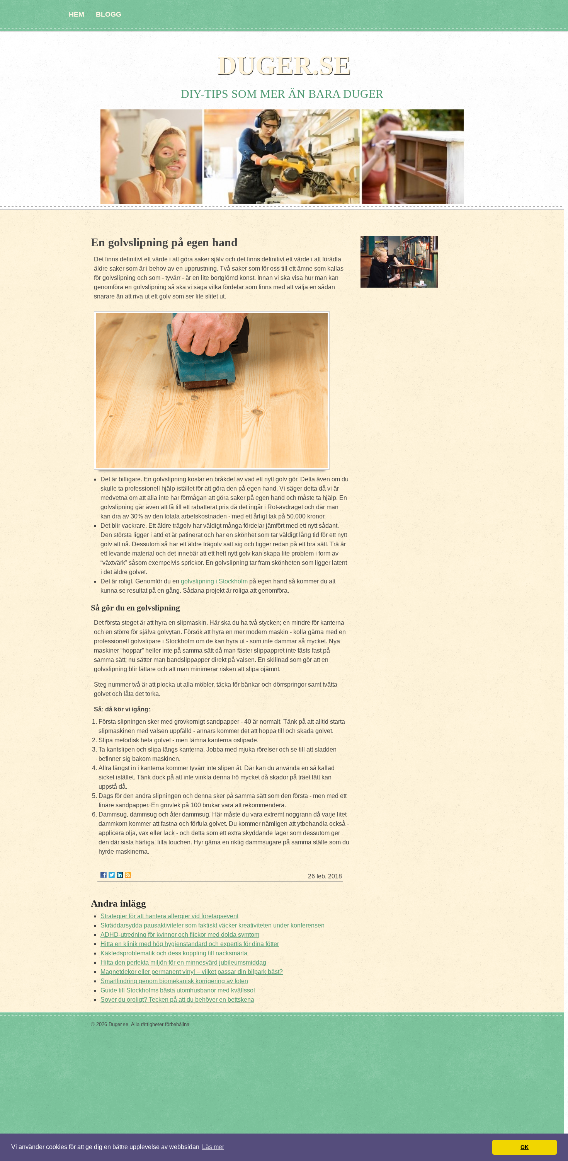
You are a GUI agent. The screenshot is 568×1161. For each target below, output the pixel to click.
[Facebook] (103, 875)
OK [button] (524, 1147)
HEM (76, 14)
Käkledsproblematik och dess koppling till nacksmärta (173, 953)
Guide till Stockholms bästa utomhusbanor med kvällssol (177, 990)
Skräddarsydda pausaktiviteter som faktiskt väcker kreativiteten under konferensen (212, 925)
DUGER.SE (284, 65)
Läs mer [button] (213, 1147)
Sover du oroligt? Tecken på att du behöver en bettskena (177, 999)
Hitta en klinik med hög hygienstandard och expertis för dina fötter (189, 944)
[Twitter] (112, 875)
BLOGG (108, 14)
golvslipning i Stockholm (214, 581)
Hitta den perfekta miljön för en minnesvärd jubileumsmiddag (183, 962)
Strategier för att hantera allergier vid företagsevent (169, 916)
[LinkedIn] (120, 875)
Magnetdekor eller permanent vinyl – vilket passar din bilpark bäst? (191, 971)
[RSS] (128, 875)
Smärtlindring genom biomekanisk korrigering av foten (174, 981)
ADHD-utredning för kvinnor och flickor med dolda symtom (179, 934)
